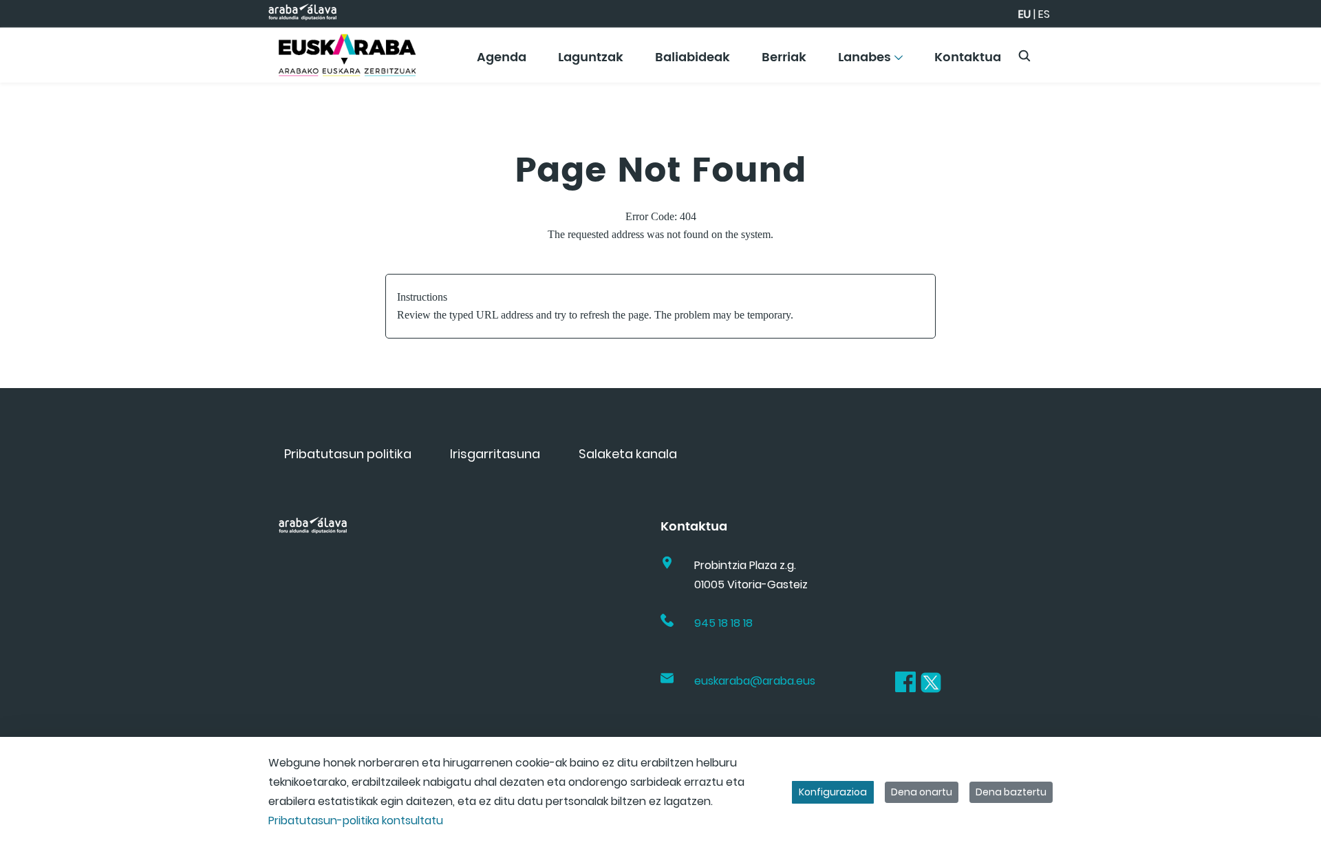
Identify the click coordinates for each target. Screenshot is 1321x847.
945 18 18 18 (723, 623)
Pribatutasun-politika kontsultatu (355, 820)
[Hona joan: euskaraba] (347, 55)
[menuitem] (501, 62)
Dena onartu (921, 792)
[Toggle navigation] (1286, 51)
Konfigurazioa (833, 792)
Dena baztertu (1011, 792)
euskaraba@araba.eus (754, 681)
